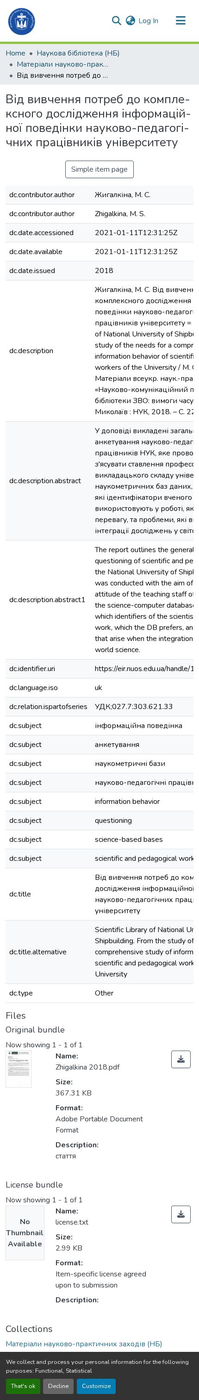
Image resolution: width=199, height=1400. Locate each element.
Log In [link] (148, 21)
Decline (58, 1386)
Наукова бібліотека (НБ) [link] (78, 53)
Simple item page (99, 169)
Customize (96, 1386)
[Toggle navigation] (180, 21)
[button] (22, 21)
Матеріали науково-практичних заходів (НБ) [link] (63, 64)
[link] (181, 1059)
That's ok (23, 1386)
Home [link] (15, 53)
